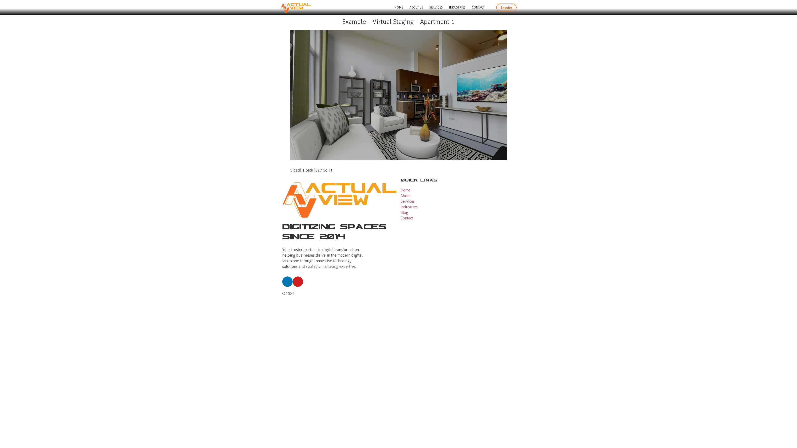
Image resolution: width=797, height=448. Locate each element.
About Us (416, 7)
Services (436, 7)
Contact (478, 7)
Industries (457, 7)
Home (398, 7)
